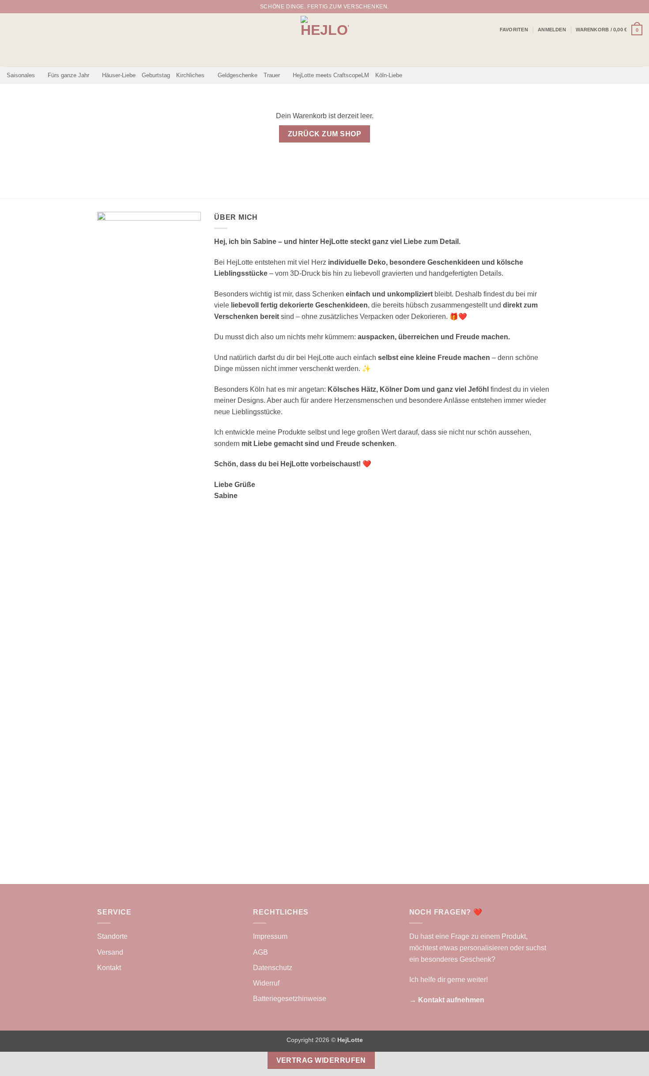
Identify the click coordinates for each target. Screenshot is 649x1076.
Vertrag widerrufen (321, 1060)
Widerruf (266, 983)
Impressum (270, 936)
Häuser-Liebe (119, 75)
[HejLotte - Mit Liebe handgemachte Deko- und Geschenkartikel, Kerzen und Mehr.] (325, 40)
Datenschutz (272, 967)
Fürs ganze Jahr (68, 75)
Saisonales (21, 75)
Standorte (112, 936)
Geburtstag (156, 75)
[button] (552, 29)
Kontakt (109, 967)
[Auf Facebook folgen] (621, 7)
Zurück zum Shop (324, 134)
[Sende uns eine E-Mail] (638, 7)
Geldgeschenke (237, 75)
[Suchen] (608, 6)
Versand (110, 952)
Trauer (272, 75)
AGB (260, 952)
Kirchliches (190, 75)
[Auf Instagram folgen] (629, 7)
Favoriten (514, 29)
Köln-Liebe (388, 75)
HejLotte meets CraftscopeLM (331, 75)
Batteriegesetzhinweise (289, 998)
